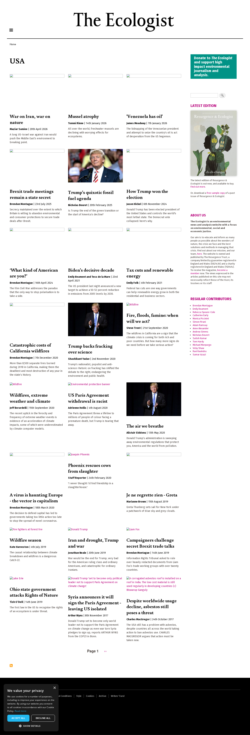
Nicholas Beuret (201, 335)
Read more (20, 711)
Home (13, 44)
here (199, 253)
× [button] (54, 688)
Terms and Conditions (61, 696)
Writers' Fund (117, 696)
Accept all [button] (18, 718)
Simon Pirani (199, 321)
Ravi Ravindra (199, 351)
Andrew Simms (200, 331)
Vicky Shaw (198, 348)
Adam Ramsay (200, 325)
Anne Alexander (201, 328)
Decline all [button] (43, 718)
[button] (31, 726)
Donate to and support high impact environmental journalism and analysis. (213, 66)
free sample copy (216, 193)
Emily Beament (200, 308)
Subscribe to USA (11, 666)
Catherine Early (200, 315)
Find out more (198, 186)
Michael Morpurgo (202, 344)
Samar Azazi (199, 354)
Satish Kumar (200, 338)
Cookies (90, 696)
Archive (102, 696)
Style (78, 696)
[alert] (31, 707)
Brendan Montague (203, 305)
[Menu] (11, 30)
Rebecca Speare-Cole (204, 312)
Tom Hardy (198, 341)
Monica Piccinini (201, 318)
